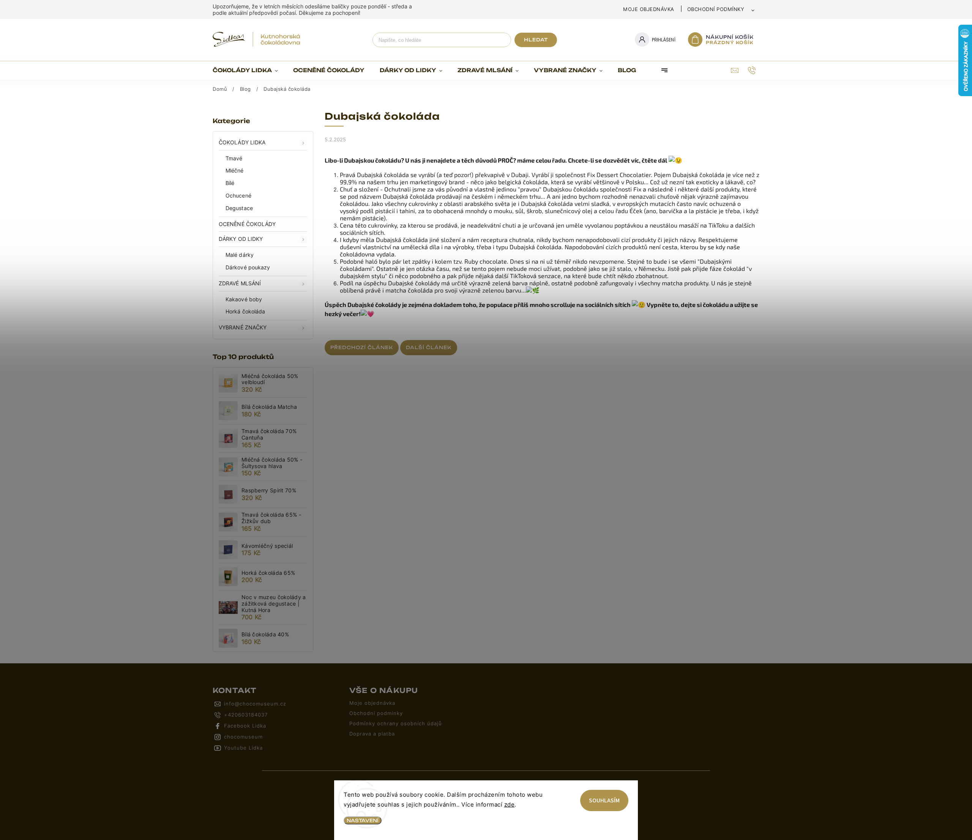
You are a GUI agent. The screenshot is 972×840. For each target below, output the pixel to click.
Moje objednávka (648, 9)
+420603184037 (246, 715)
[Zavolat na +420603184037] (752, 70)
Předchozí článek (361, 347)
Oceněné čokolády (247, 224)
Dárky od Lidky (241, 239)
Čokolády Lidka (242, 142)
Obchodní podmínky (716, 9)
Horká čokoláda (245, 311)
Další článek (428, 347)
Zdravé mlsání (240, 283)
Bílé (230, 183)
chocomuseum (243, 737)
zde (509, 804)
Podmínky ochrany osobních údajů (395, 723)
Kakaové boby (244, 299)
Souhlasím (604, 800)
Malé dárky (240, 255)
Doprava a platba (372, 734)
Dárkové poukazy (248, 267)
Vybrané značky (243, 327)
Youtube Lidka (243, 748)
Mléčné (235, 170)
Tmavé (234, 158)
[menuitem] (249, 70)
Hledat (536, 40)
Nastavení (363, 820)
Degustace (239, 208)
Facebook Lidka (245, 726)
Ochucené (238, 195)
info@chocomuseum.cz (255, 704)
